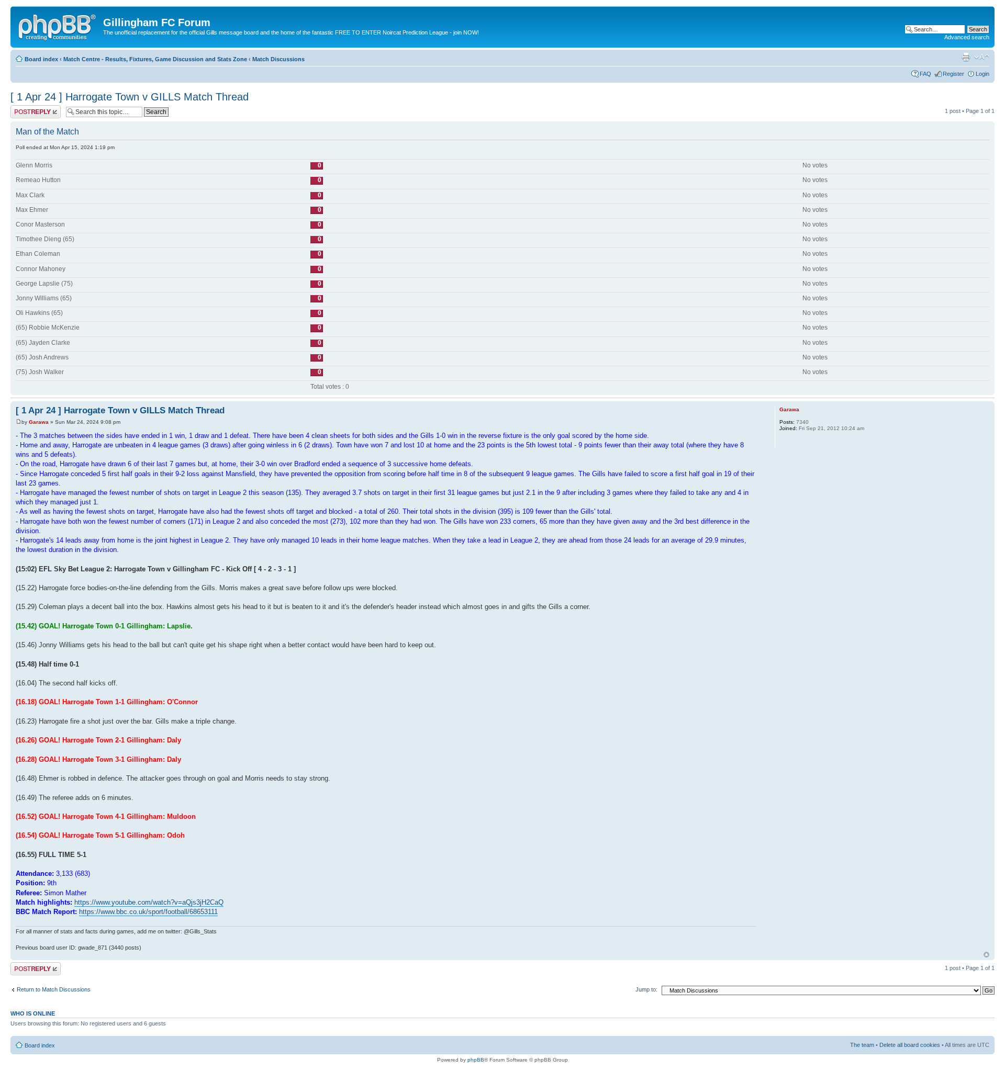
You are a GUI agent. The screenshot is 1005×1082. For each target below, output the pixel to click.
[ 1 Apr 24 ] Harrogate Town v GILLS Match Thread (129, 97)
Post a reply (25, 108)
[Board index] (58, 25)
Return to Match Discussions (54, 989)
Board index (41, 59)
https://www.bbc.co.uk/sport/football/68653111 (148, 912)
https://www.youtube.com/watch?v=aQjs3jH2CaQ (149, 902)
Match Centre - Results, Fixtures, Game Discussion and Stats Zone (155, 59)
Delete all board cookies (909, 1045)
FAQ (925, 74)
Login (982, 74)
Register (953, 74)
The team (862, 1045)
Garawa (39, 422)
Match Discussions (278, 59)
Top (986, 954)
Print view (966, 57)
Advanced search (966, 37)
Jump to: (646, 989)
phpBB (475, 1060)
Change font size (981, 57)
